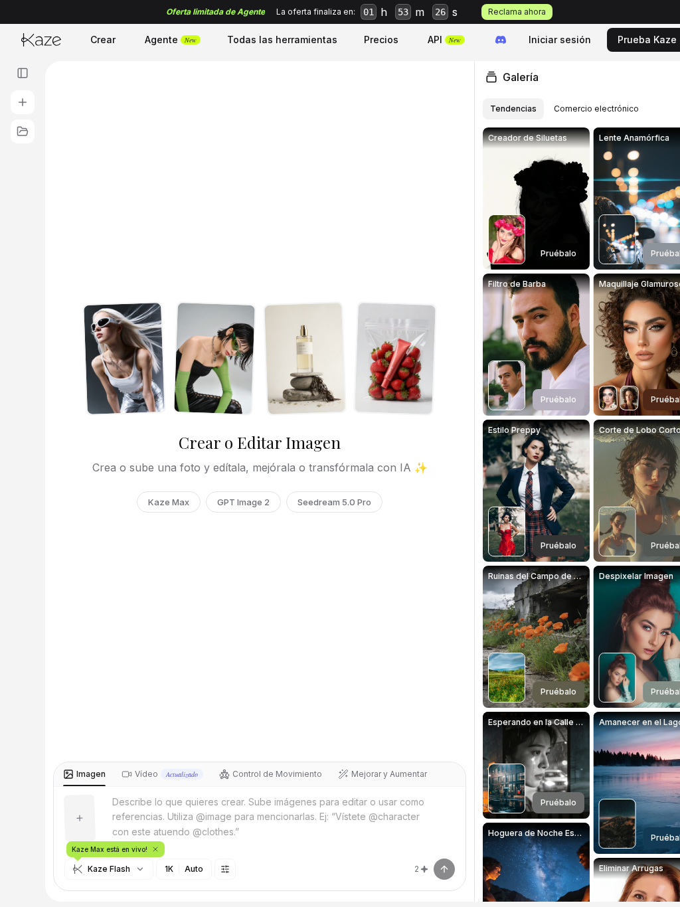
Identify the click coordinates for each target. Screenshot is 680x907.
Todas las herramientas (282, 39)
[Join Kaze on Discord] (501, 40)
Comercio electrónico (596, 109)
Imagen (91, 774)
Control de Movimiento (277, 774)
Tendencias (513, 109)
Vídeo (166, 774)
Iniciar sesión (560, 39)
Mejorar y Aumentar (389, 774)
